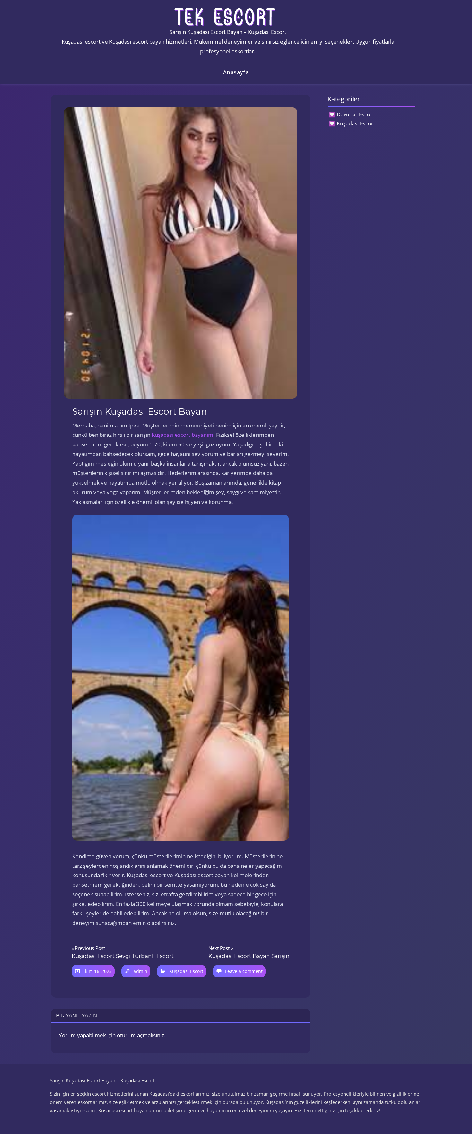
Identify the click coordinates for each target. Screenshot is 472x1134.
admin (140, 971)
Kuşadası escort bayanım (182, 434)
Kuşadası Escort (186, 971)
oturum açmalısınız (140, 1035)
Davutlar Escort (355, 114)
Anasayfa (236, 72)
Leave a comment (244, 971)
